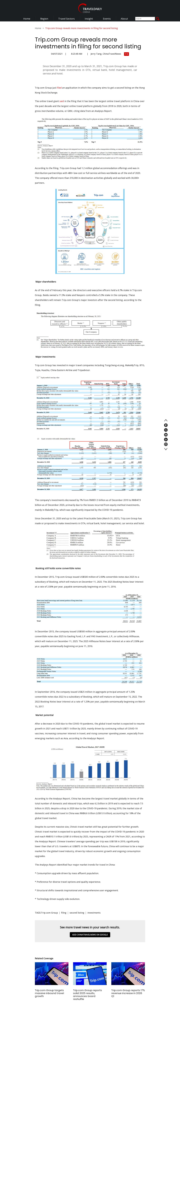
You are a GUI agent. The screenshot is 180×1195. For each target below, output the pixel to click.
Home (26, 18)
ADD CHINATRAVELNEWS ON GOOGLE (90, 934)
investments (94, 912)
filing (63, 912)
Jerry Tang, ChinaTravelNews (106, 53)
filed (59, 87)
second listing (77, 912)
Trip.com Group (49, 912)
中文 (126, 54)
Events (107, 18)
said (62, 101)
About (124, 18)
